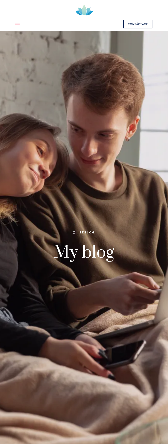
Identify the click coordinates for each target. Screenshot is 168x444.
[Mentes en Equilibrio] (84, 9)
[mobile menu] (17, 24)
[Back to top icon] (148, 435)
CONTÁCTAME (138, 24)
